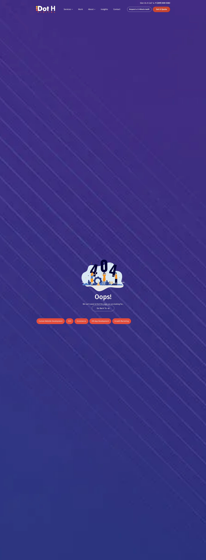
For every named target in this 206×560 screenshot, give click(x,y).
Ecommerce (81, 321)
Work (80, 9)
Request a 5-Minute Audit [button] (139, 9)
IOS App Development (100, 321)
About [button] (91, 9)
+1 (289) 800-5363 (162, 3)
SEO (69, 321)
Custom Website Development (50, 321)
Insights (104, 9)
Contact (116, 9)
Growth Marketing (121, 321)
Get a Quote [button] (161, 9)
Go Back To (102, 308)
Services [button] (68, 9)
